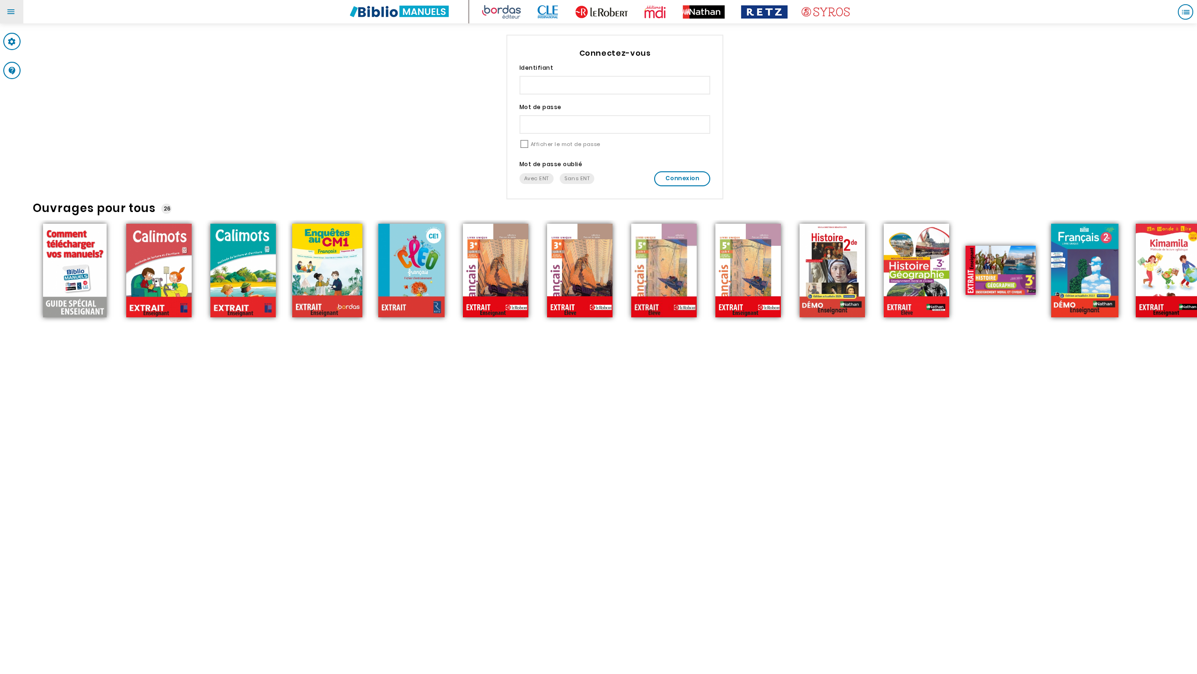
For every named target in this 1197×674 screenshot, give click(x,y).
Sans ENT (577, 178)
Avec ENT (536, 178)
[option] (75, 271)
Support (30, 70)
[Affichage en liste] (1185, 11)
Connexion (682, 178)
